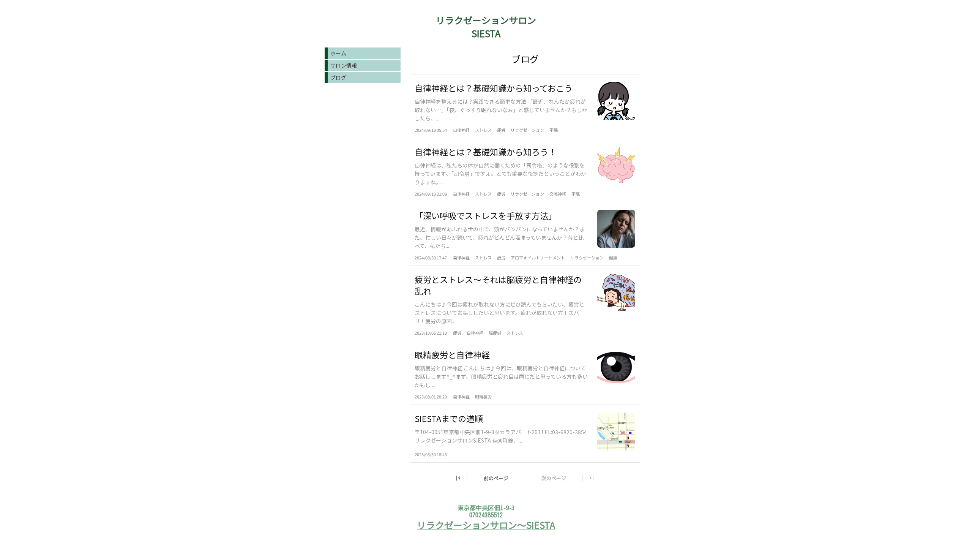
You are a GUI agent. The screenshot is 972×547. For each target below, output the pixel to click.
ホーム (338, 53)
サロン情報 (343, 65)
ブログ (338, 77)
